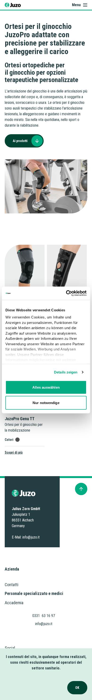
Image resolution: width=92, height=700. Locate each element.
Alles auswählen (46, 387)
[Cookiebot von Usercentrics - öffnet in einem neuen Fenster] (66, 293)
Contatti (11, 584)
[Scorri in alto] (81, 489)
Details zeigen (65, 372)
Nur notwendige (46, 403)
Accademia (14, 602)
